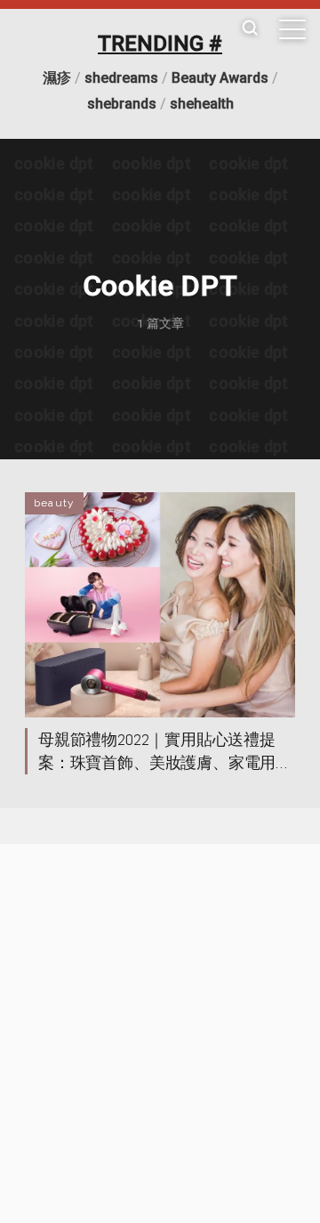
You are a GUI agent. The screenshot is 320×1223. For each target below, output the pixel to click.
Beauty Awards (220, 77)
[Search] (249, 29)
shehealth (202, 103)
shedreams (121, 77)
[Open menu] (292, 29)
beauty (54, 503)
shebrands (121, 103)
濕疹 (57, 77)
